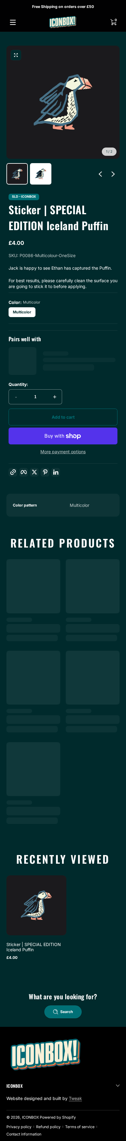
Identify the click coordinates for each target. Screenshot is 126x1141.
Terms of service (79, 1126)
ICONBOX (30, 1117)
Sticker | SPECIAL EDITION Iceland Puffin (33, 947)
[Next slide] (113, 173)
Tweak (75, 1098)
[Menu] (12, 22)
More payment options (63, 451)
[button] (113, 22)
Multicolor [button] (22, 312)
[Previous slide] (100, 173)
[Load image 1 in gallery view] (17, 174)
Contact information (23, 1134)
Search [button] (66, 1011)
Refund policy (48, 1126)
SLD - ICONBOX (24, 197)
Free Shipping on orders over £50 (63, 6)
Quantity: (18, 384)
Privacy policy (18, 1126)
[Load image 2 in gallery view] (40, 174)
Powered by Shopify (58, 1117)
